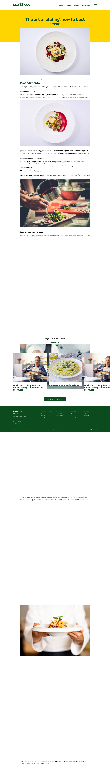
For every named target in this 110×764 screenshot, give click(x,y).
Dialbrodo (21, 5)
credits (95, 429)
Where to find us (86, 5)
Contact (86, 413)
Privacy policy (87, 415)
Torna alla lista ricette (55, 399)
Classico (43, 415)
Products (69, 5)
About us (61, 5)
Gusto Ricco (44, 417)
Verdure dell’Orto (45, 420)
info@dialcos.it (16, 423)
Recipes (76, 5)
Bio (42, 413)
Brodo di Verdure (59, 415)
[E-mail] (49, 345)
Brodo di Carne (59, 413)
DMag (71, 415)
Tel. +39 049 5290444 (18, 420)
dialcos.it (55, 429)
